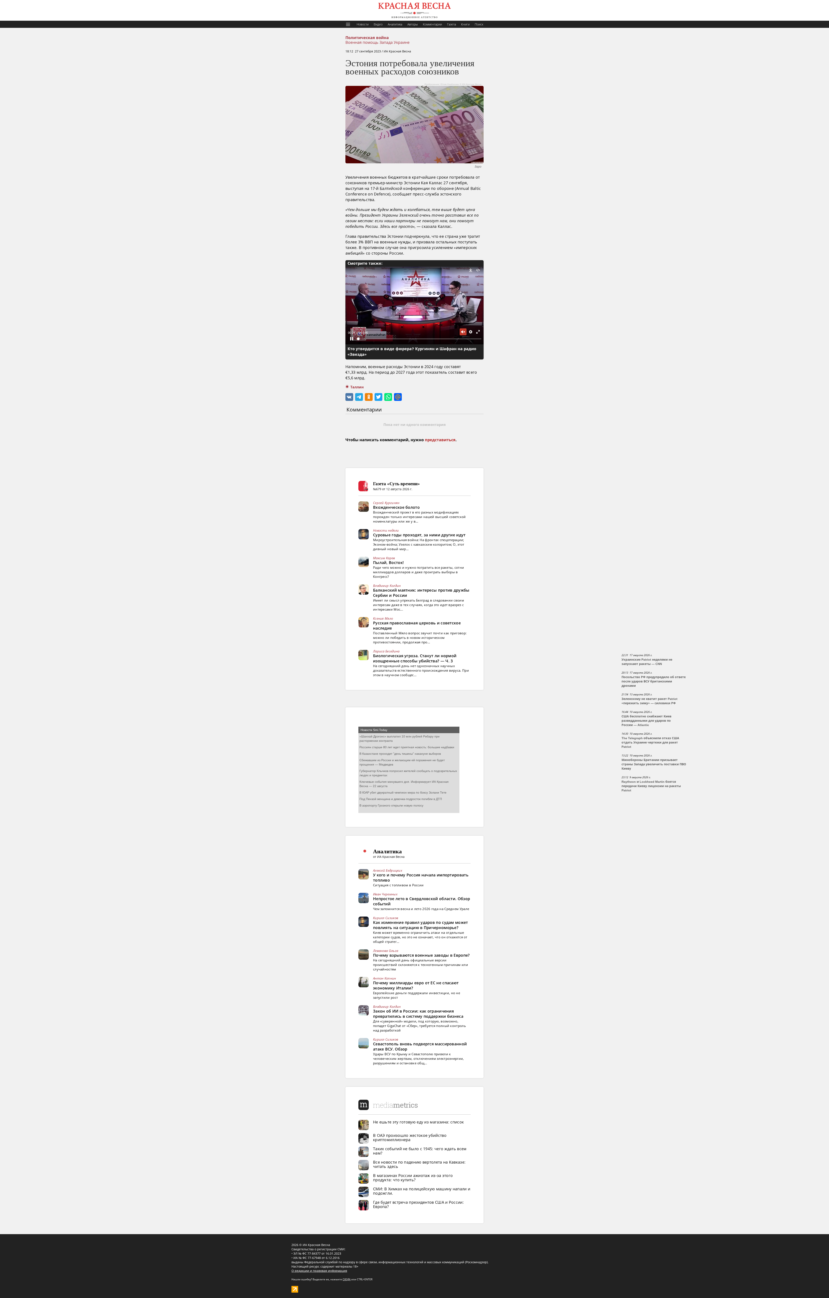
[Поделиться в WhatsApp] (388, 397)
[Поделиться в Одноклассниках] (369, 397)
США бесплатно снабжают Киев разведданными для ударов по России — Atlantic (646, 721)
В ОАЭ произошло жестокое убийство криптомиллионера (409, 1137)
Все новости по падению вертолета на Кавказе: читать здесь (419, 1164)
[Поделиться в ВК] (349, 397)
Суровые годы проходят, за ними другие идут (419, 534)
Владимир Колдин (387, 585)
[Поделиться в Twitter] (378, 397)
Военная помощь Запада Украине (377, 42)
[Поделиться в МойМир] (398, 397)
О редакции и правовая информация (319, 1271)
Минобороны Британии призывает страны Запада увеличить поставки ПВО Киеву (654, 764)
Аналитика (395, 24)
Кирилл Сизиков (385, 918)
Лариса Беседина (386, 651)
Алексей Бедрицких (387, 870)
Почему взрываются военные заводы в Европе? (421, 955)
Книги (465, 24)
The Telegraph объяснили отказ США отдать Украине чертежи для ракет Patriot (650, 742)
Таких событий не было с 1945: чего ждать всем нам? (420, 1151)
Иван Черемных (385, 894)
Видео (378, 24)
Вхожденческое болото (396, 507)
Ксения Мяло (383, 618)
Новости (363, 24)
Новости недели (386, 530)
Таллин (357, 387)
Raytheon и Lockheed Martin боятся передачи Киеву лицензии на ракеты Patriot (651, 786)
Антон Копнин (384, 978)
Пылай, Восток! (388, 562)
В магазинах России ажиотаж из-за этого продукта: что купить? (413, 1177)
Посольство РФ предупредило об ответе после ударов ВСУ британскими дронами (654, 681)
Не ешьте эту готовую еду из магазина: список (418, 1122)
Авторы (412, 24)
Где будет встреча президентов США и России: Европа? (418, 1204)
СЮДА (347, 1279)
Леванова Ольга (385, 950)
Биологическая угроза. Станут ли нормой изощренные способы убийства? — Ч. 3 (414, 658)
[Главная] (414, 10)
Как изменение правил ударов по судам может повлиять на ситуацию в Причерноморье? (420, 925)
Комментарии (432, 24)
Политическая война (367, 38)
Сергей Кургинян (386, 503)
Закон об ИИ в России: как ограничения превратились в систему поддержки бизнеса (418, 1013)
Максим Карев (384, 558)
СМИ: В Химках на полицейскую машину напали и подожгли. (421, 1191)
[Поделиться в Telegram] (359, 397)
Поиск (479, 24)
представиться (440, 440)
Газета (451, 24)
